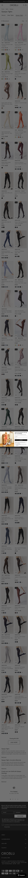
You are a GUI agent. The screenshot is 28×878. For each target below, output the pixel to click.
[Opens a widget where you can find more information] (21, 875)
